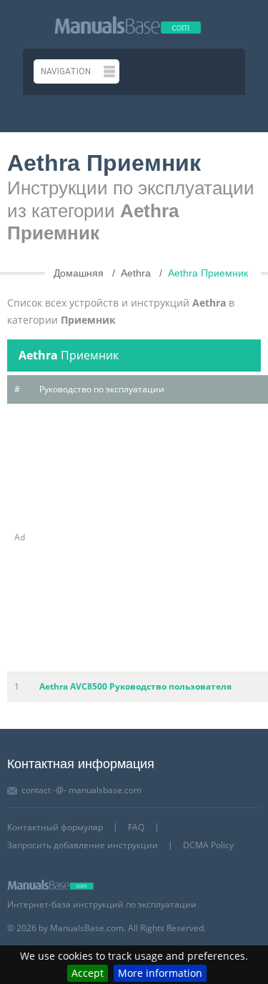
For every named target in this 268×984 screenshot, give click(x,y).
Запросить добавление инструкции (82, 845)
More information (160, 973)
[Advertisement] (134, 538)
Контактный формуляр (55, 827)
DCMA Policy (208, 845)
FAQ (136, 827)
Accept (87, 973)
